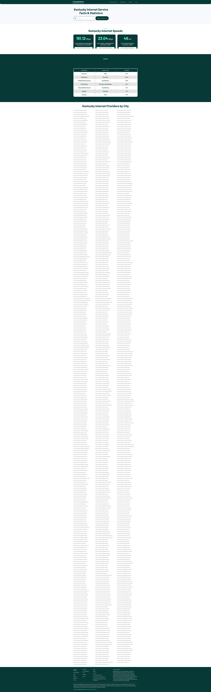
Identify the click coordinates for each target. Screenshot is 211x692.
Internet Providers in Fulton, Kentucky (80, 660)
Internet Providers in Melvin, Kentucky (101, 547)
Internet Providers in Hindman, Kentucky (102, 260)
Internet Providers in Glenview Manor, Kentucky (103, 141)
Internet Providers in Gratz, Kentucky (101, 159)
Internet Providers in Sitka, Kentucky (123, 377)
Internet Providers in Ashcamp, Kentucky (80, 145)
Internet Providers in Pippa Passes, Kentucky (124, 185)
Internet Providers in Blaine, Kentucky (80, 248)
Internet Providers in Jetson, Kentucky (101, 341)
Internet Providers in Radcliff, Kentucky (123, 223)
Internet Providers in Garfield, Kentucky (80, 664)
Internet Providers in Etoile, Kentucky (80, 575)
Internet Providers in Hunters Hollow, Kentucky (103, 298)
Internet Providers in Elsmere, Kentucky (80, 557)
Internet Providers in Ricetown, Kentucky (124, 244)
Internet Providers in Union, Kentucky (123, 505)
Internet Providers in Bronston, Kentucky (80, 290)
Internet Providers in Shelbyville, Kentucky (124, 363)
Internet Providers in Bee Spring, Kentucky (80, 201)
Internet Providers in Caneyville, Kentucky (80, 353)
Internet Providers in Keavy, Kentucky (101, 351)
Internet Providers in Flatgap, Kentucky (80, 614)
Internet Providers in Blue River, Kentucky (80, 258)
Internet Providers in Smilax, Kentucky (123, 387)
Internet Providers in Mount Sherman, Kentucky (103, 598)
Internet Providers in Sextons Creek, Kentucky (124, 353)
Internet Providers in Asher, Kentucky (80, 147)
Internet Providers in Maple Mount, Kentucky (102, 492)
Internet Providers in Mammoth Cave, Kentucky (103, 482)
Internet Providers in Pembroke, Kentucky (124, 151)
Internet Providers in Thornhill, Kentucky (123, 474)
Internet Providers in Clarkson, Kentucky (80, 391)
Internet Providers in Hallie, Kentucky (101, 193)
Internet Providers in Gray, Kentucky (101, 163)
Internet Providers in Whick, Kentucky (123, 596)
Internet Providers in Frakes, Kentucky (80, 646)
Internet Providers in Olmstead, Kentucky (124, 110)
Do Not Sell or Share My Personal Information (99, 679)
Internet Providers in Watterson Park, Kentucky (125, 563)
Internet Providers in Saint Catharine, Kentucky (125, 308)
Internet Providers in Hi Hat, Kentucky (101, 244)
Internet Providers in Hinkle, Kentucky (101, 262)
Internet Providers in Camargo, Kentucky (80, 341)
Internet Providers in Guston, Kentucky (101, 187)
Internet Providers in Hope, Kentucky (101, 278)
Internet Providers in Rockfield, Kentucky (124, 266)
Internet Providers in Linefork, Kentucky (101, 430)
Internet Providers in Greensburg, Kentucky (102, 175)
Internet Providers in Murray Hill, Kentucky (102, 618)
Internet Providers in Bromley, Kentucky (80, 288)
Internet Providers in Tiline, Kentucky (123, 480)
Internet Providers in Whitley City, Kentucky (124, 606)
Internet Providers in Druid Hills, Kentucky (80, 509)
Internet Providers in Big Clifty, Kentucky (80, 238)
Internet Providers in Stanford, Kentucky (124, 424)
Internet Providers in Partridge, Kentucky (124, 143)
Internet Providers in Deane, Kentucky (80, 486)
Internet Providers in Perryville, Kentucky (124, 157)
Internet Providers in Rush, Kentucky (123, 294)
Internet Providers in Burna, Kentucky (80, 321)
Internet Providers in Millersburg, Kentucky (102, 559)
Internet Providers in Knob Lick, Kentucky (102, 375)
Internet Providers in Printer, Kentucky (123, 207)
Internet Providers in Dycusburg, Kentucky (80, 523)
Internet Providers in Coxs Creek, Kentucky (81, 436)
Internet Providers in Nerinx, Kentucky (101, 626)
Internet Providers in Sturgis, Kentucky (123, 450)
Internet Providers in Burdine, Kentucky (80, 314)
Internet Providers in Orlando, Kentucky (123, 118)
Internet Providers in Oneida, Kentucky (123, 114)
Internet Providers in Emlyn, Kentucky (80, 563)
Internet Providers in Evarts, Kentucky (80, 579)
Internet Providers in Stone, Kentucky (123, 438)
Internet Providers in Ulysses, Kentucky (123, 503)
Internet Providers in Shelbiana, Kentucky (124, 359)
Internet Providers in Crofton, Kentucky (80, 454)
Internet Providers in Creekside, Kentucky (80, 444)
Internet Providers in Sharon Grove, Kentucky (124, 355)
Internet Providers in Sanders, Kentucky (123, 325)
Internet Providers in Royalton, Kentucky (123, 290)
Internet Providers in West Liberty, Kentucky (124, 581)
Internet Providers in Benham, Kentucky (80, 221)
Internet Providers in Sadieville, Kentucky (124, 306)
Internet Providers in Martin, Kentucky (101, 501)
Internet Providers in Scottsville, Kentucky (124, 341)
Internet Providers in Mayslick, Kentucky (101, 513)
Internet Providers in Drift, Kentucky (79, 507)
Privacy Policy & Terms (97, 675)
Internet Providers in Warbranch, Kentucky (124, 555)
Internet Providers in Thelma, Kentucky (123, 472)
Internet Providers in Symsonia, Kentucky (124, 462)
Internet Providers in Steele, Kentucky (123, 432)
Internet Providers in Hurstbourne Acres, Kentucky (103, 302)
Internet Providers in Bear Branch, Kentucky (81, 187)
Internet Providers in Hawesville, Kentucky (102, 219)
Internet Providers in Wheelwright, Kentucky (124, 594)
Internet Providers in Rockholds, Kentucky (124, 268)
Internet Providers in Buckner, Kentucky (80, 308)
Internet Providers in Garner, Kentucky (101, 110)
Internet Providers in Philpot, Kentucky (123, 165)
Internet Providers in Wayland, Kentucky (123, 567)
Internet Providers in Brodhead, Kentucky (80, 284)
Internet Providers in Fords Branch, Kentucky (81, 622)
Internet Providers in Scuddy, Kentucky (123, 343)
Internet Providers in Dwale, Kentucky (80, 519)
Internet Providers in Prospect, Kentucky (124, 209)
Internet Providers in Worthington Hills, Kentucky (125, 650)
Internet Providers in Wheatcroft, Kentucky (124, 592)
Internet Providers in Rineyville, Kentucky (123, 250)
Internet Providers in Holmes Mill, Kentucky (102, 276)
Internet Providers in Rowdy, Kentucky (123, 286)
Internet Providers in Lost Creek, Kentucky (102, 444)
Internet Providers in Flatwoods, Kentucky (81, 616)
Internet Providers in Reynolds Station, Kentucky (125, 240)
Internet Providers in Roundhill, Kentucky (123, 282)
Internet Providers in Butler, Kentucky (80, 327)
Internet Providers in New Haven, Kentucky (102, 632)
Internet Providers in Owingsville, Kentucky (124, 124)
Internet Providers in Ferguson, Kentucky (80, 602)
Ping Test (84, 674)
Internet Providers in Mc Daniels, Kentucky (102, 521)
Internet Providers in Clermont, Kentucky (80, 403)
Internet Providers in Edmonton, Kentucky (80, 539)
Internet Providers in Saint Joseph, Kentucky (124, 314)
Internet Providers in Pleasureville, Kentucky (124, 189)
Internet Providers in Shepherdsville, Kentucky (124, 365)
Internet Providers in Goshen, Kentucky (101, 147)
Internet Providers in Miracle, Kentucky (101, 569)
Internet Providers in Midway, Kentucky (101, 557)
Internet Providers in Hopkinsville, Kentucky (102, 280)
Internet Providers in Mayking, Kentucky (101, 511)
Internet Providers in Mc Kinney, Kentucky (102, 529)
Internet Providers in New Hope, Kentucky (102, 634)
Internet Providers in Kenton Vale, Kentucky (102, 355)
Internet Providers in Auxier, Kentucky (80, 159)
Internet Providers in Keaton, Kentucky (101, 349)
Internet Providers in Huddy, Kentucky (101, 290)
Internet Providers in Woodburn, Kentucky (124, 638)
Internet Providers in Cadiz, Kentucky (80, 331)
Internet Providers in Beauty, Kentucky (80, 193)
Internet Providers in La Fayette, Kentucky (102, 383)
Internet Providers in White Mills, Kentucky (124, 598)
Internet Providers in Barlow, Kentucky (80, 179)
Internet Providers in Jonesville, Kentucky (102, 345)
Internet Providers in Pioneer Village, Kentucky (124, 183)
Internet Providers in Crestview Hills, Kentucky (81, 448)
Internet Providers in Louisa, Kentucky (101, 446)
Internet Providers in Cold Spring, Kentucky (81, 412)
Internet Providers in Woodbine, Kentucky (124, 636)
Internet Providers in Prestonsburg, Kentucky (124, 203)
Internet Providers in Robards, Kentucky (123, 260)
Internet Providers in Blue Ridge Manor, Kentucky (82, 256)
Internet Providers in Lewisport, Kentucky (102, 418)
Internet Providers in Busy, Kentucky (79, 325)
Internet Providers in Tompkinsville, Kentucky (124, 486)
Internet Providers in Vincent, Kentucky (123, 535)
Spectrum (75, 678)
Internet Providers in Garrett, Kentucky (101, 114)
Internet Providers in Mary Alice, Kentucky (102, 503)
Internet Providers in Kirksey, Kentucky (101, 369)
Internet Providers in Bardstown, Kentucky (81, 175)
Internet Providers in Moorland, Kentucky (102, 581)
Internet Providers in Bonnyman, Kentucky (80, 264)
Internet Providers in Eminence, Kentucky (80, 561)
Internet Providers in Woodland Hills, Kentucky (124, 642)
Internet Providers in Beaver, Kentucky (80, 195)
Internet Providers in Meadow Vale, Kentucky (102, 533)
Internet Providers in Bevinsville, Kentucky (80, 236)
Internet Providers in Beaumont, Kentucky (80, 191)
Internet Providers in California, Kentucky (80, 335)
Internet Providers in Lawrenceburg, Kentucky (103, 401)
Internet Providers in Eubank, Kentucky (80, 577)
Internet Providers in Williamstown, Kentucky (124, 620)
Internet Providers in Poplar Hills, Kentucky (124, 195)
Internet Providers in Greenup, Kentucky (101, 177)
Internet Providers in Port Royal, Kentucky (124, 197)
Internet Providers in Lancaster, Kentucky (102, 393)
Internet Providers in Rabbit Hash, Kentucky (124, 217)
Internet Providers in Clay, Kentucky (79, 393)
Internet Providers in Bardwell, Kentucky (80, 177)
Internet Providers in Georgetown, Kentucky (102, 120)
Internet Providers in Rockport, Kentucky (124, 270)
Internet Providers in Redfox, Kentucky (123, 232)
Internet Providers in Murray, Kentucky (101, 616)
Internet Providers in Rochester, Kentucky (124, 264)
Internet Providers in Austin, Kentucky (80, 157)
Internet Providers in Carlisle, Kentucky (80, 361)
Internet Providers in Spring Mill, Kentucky (124, 412)
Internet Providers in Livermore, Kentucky (102, 434)
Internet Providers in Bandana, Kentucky (80, 167)
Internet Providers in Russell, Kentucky (123, 296)
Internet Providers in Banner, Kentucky (80, 169)
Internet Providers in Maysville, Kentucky (102, 515)
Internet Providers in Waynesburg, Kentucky (124, 569)
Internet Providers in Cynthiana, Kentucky (80, 470)
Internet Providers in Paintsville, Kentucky (124, 130)
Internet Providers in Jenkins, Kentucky (101, 337)
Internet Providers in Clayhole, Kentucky (80, 397)
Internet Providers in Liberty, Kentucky (101, 422)
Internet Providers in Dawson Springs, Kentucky (81, 478)
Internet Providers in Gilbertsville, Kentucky (102, 126)
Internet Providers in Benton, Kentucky (80, 223)
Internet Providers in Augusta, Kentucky (80, 155)
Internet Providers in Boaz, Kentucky (80, 260)
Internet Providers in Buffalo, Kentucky (80, 310)
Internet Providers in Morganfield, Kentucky (102, 585)
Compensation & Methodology (99, 676)
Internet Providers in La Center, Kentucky (102, 381)
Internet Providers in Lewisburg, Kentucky (102, 416)
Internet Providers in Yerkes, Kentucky (123, 658)
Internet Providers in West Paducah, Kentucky (124, 583)
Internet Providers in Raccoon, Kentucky (123, 219)
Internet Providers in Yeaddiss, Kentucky (123, 656)
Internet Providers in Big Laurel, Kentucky (80, 242)
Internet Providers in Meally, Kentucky (101, 539)
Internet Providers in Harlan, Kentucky (101, 209)
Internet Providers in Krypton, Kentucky (101, 377)
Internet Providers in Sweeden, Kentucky (124, 458)
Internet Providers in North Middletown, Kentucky (103, 644)
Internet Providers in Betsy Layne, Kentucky (81, 232)
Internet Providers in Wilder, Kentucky (123, 610)
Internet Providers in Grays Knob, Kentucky (102, 167)
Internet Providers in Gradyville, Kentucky (102, 151)
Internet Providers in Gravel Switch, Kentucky (102, 161)
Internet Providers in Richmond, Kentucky (124, 248)
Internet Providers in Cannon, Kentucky (80, 359)
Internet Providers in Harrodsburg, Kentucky (102, 215)
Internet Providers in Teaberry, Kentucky (123, 468)
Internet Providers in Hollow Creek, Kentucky (102, 272)
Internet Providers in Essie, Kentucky (80, 573)
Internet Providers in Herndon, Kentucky (102, 240)
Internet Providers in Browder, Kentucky (80, 296)
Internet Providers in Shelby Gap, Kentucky (124, 361)
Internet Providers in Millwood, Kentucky (102, 563)
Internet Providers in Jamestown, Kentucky (102, 329)
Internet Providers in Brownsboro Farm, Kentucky (82, 298)
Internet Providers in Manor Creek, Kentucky (102, 490)
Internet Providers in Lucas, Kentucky (101, 460)
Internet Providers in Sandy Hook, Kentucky (124, 329)
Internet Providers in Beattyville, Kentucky (80, 189)
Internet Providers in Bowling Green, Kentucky (81, 272)
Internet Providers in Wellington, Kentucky (124, 577)
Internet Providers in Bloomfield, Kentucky (80, 254)
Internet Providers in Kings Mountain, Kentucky (103, 365)
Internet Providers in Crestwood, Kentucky (81, 450)
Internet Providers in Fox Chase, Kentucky (80, 644)
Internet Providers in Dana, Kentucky (80, 472)
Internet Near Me (123, 2)
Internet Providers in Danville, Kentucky (80, 474)
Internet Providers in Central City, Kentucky (81, 381)
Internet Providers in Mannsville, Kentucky (102, 488)
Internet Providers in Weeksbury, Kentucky (124, 575)
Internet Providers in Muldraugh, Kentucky (102, 612)
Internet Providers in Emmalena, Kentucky (80, 565)
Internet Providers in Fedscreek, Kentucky (80, 600)
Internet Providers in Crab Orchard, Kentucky (81, 438)
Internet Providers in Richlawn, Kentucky (123, 246)
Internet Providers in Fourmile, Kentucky (80, 642)
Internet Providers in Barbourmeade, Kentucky (81, 171)
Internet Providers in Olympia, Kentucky (123, 112)
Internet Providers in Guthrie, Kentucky (101, 189)
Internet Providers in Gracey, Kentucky (101, 149)
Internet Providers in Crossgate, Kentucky (80, 460)
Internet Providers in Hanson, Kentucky (101, 197)
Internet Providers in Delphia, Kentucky (80, 490)
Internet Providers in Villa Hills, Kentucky (123, 533)
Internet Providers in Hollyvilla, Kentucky (102, 274)
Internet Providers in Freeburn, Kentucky (80, 654)
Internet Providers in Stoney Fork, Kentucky (124, 440)
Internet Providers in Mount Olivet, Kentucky (102, 596)
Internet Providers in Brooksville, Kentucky (81, 294)
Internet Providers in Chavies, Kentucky (80, 389)
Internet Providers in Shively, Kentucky (123, 367)
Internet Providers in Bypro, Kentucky (80, 329)
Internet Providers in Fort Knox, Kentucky (80, 630)
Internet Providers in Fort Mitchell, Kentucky (81, 632)
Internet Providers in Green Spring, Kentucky (102, 173)
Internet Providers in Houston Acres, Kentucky (103, 288)
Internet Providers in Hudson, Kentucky (101, 292)
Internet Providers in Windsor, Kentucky (123, 628)
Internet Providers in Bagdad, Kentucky (80, 163)
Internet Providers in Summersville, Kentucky (124, 456)
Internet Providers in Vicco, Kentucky (123, 531)
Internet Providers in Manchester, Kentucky (102, 484)
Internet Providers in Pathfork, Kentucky (123, 145)
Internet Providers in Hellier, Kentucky (101, 232)
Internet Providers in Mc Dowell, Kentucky (102, 523)
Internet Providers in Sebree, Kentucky (123, 345)
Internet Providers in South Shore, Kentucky (124, 403)
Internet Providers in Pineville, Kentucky (123, 179)
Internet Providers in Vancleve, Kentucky (123, 521)
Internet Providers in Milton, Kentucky (101, 565)
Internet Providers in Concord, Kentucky (80, 424)
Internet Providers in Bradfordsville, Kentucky (81, 274)
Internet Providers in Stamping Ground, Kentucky (125, 422)
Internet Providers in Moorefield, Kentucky (102, 579)
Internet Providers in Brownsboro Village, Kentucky (82, 300)
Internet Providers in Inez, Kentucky (101, 312)
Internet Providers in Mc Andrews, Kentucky (102, 517)
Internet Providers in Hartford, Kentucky (102, 217)
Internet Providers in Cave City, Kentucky (80, 371)
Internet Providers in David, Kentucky (80, 476)
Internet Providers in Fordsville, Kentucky (80, 624)
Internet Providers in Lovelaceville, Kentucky (102, 450)
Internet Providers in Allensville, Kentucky (80, 124)
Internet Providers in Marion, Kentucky (101, 494)
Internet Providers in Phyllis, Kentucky (123, 167)
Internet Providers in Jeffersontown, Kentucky (103, 333)
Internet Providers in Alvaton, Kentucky (80, 130)
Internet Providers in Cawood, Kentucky (80, 373)
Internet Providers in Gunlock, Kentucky (101, 185)
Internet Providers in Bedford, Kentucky (80, 199)
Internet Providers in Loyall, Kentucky (101, 458)
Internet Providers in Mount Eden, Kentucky (102, 592)
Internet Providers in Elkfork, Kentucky (80, 551)
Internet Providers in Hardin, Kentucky (101, 201)
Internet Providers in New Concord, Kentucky (102, 630)
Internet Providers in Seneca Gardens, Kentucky (125, 351)
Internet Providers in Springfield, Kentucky (124, 416)
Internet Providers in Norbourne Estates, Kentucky (103, 642)
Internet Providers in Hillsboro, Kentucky (102, 256)
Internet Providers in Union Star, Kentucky (124, 507)
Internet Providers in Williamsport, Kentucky (124, 618)
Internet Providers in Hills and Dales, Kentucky (103, 254)
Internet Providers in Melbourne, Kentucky (102, 545)
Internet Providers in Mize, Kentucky (101, 573)
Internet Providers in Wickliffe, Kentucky (123, 608)
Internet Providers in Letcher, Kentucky (101, 414)
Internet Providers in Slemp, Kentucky (123, 385)
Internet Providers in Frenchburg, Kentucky (81, 656)
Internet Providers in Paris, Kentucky (123, 132)
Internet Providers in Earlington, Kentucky (80, 525)
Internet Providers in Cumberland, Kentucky (81, 464)
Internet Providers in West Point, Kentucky (124, 585)
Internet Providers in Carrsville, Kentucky (80, 367)
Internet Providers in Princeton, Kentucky (124, 205)
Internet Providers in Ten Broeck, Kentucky (124, 470)
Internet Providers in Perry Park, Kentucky (124, 155)
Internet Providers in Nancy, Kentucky (101, 620)
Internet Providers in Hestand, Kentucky (102, 242)
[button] (102, 18)
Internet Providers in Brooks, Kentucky (80, 292)
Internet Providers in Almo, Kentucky (80, 126)
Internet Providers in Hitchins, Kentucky (101, 266)
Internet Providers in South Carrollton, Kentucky (125, 399)
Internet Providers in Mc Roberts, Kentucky (102, 531)
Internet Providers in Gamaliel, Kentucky (80, 662)
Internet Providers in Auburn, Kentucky (80, 151)
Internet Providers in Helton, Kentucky (101, 234)
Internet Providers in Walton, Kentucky (123, 553)
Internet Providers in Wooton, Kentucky (123, 646)
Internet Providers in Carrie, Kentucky (80, 363)
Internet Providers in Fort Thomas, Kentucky (81, 634)
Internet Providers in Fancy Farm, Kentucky (81, 594)
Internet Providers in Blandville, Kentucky (80, 250)
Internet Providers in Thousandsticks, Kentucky (125, 478)
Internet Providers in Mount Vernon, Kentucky (102, 602)
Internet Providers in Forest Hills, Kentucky (81, 626)
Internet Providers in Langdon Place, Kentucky (103, 395)
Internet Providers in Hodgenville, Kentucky (102, 268)
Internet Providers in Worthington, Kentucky (124, 648)
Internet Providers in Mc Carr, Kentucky (101, 519)
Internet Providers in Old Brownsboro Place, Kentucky (104, 662)
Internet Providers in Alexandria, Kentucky (80, 120)
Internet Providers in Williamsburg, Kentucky (124, 616)
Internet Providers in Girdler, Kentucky (101, 128)
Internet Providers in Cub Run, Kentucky (80, 462)
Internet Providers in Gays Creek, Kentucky (102, 118)
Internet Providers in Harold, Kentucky (101, 213)
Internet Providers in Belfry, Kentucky (80, 211)
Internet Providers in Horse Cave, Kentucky (102, 284)
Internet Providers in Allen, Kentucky (79, 122)
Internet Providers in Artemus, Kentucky (80, 141)
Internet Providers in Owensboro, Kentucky (124, 120)
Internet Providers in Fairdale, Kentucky (80, 585)
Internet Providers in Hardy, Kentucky (101, 205)
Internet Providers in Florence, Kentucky (80, 620)
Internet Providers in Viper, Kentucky (123, 539)
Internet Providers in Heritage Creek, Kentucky (103, 238)
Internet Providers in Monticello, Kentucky (102, 577)
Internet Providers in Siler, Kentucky (123, 371)
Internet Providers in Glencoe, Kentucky (101, 132)
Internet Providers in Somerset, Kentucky (124, 395)
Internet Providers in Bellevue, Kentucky (80, 215)
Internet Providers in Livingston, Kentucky (102, 436)
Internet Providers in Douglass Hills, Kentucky (81, 501)
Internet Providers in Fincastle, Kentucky (80, 606)
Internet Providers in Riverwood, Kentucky (124, 256)
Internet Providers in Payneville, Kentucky (124, 149)
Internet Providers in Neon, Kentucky (101, 624)
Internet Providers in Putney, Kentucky (123, 213)
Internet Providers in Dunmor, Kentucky (80, 515)
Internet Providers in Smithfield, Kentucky (124, 389)
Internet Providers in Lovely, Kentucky (101, 452)
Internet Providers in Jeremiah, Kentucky (102, 339)
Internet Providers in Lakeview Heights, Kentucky (103, 391)
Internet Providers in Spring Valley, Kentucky (124, 414)
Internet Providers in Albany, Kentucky (80, 118)
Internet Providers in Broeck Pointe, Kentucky (81, 286)
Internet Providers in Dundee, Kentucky (80, 513)
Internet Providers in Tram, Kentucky (123, 492)
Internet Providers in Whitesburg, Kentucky (124, 602)
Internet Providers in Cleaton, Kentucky (80, 401)
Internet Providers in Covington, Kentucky (80, 434)
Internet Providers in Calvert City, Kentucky (81, 337)
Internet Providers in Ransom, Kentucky (123, 225)
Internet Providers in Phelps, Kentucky (123, 163)
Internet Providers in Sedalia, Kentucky (123, 349)
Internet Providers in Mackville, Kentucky (102, 472)
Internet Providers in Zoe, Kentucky (123, 662)
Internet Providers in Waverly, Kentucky (123, 565)
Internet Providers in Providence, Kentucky (124, 211)
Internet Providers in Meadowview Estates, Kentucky (104, 537)
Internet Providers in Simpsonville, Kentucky (124, 375)
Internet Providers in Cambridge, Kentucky (81, 343)
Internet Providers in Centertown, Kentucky (81, 379)
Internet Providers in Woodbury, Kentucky (124, 640)
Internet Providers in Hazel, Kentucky (101, 223)
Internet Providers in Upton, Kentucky (123, 511)
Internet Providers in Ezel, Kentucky (79, 583)
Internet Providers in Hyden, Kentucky (101, 306)
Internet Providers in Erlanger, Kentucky (80, 569)
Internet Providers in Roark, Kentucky (123, 258)
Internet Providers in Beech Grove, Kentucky (81, 205)
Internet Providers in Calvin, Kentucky (80, 339)
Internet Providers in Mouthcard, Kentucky (102, 608)
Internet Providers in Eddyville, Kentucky (80, 535)
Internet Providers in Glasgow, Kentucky (102, 130)
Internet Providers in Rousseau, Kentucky (124, 284)
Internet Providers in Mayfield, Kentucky (101, 509)
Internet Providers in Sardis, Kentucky (123, 331)
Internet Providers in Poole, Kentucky (123, 193)
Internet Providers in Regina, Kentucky (123, 236)
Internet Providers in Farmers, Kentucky (80, 596)
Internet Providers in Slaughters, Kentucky (124, 383)
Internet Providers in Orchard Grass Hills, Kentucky (125, 116)
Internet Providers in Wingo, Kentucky (123, 632)
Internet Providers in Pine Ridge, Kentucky (124, 175)
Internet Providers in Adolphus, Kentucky (80, 114)
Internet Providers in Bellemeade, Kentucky (81, 213)
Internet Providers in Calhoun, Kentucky (80, 333)
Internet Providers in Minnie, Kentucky (101, 567)
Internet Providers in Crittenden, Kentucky (80, 452)
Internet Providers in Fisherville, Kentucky (80, 610)
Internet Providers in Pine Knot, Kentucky (124, 173)
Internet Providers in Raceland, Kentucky (124, 221)
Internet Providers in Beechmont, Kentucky (81, 207)
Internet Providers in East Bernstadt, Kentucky (81, 527)
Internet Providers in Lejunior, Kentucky (101, 412)
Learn (136, 2)
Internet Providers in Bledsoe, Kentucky (80, 252)
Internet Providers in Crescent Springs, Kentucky (82, 446)
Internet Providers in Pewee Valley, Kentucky (124, 161)
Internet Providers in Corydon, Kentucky (80, 432)
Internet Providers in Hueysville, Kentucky (102, 294)
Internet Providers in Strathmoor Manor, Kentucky (125, 444)
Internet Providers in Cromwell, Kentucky (80, 458)
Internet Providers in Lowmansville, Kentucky (102, 456)
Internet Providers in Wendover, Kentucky (124, 579)
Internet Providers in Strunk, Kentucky (123, 448)
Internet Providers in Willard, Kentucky (123, 614)
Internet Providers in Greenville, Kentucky (102, 179)
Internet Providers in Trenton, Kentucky (123, 494)
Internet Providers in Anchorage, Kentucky (81, 132)
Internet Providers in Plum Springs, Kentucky (124, 191)
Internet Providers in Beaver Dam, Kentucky (81, 197)
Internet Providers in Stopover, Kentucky (124, 442)
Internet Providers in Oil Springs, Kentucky (102, 656)
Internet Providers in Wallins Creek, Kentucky (124, 551)
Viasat (74, 676)
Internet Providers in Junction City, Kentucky (102, 347)
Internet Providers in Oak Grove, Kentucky (102, 652)
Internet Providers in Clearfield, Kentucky (80, 399)
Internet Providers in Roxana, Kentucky (123, 288)
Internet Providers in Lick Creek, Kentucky (102, 424)
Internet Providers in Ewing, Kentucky (80, 581)
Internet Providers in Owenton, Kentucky (123, 122)
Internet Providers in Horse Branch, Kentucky (102, 282)
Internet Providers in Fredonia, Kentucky (80, 652)
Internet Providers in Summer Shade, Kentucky (125, 454)
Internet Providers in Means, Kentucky (101, 541)
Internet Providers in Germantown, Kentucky (102, 122)
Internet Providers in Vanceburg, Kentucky (124, 519)
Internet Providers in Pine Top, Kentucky (123, 177)
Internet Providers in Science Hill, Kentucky (124, 339)
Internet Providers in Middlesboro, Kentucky (102, 553)
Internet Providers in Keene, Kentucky (101, 353)
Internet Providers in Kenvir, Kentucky (101, 357)
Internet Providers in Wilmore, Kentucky (123, 624)
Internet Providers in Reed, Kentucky (123, 234)
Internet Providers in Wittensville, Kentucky (124, 634)
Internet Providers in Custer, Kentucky (80, 468)
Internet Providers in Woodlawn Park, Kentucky (125, 644)
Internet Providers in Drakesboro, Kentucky (81, 505)
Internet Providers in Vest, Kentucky (123, 529)
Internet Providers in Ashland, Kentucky (80, 149)
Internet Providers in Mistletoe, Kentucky (102, 571)
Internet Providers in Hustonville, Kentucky (102, 304)
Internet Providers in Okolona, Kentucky (101, 658)
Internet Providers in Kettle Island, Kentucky (102, 359)
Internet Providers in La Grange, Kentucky (102, 385)
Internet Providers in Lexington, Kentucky (102, 420)
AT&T (74, 674)
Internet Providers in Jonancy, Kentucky (101, 343)
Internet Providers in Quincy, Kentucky (123, 215)
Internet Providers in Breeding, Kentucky (80, 278)
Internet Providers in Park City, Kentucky (124, 134)
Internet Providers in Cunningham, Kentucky (81, 466)
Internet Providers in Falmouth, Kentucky (80, 592)
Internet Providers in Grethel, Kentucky (101, 181)
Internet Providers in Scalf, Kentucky (123, 337)
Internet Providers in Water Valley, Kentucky (124, 561)
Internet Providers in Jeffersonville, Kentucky (102, 335)
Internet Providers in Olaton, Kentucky (101, 660)
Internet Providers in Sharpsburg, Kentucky (124, 357)
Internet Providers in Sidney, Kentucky (123, 369)
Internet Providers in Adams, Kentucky (80, 112)
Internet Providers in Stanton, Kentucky (123, 426)
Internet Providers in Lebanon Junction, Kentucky (103, 405)
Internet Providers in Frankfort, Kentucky (80, 648)
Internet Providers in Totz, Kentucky (123, 490)
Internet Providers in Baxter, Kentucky (80, 183)
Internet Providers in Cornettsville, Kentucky (81, 430)
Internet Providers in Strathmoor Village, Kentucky (125, 446)
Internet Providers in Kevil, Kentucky (101, 361)
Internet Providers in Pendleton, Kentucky (124, 153)
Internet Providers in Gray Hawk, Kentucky (102, 165)
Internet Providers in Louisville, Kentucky (102, 448)
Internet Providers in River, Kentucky (123, 252)
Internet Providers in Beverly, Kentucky (80, 234)
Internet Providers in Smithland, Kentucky (124, 391)
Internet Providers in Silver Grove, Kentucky (124, 373)
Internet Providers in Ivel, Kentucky (101, 323)
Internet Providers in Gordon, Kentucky (101, 145)
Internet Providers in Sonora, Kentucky (123, 397)
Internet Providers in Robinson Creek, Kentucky (125, 262)
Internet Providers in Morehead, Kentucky (102, 583)
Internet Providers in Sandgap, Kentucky (124, 327)
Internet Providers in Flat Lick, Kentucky (80, 612)
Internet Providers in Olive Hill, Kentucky (101, 664)
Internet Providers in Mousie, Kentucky (101, 606)
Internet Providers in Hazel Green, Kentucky (102, 225)
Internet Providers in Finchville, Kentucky (80, 608)
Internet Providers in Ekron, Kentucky (80, 543)
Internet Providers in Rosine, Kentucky (123, 280)
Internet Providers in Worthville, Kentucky (124, 652)
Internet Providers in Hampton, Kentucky (102, 195)
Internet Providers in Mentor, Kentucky (101, 549)
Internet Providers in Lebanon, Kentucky (102, 403)
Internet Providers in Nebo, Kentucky (101, 622)
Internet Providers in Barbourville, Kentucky (81, 173)
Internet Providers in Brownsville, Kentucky (81, 302)
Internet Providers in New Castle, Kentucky (102, 628)
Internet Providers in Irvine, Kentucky (101, 314)
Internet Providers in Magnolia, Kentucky (102, 476)
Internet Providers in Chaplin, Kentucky (80, 385)
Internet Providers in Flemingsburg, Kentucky (81, 618)
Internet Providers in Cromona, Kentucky (80, 456)
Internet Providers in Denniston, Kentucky (80, 494)
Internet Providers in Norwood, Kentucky (102, 650)
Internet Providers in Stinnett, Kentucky (123, 436)
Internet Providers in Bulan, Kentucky (80, 312)
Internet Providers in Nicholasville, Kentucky (102, 640)
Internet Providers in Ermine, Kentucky (80, 571)
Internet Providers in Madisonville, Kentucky (102, 474)
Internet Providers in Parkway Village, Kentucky (125, 141)
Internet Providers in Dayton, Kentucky (80, 482)
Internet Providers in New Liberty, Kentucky (102, 636)
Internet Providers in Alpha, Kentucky (80, 128)
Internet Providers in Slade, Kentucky (123, 381)
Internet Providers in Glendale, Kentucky (102, 134)
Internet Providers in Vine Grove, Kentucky (124, 537)
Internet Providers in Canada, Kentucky (80, 351)
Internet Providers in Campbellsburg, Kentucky (81, 345)
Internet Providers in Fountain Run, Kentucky (81, 640)
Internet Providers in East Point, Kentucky (80, 529)
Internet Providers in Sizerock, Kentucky (123, 379)
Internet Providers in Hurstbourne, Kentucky (102, 300)
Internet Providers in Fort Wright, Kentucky (81, 636)
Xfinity (74, 679)
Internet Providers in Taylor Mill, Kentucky (124, 464)
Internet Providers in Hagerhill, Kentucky (102, 191)
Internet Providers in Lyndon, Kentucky (101, 466)
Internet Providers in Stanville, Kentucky (123, 428)
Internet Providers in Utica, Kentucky (123, 513)
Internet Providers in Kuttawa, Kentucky (102, 379)
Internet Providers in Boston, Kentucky (80, 270)
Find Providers (76, 672)
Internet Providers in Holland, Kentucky (101, 270)
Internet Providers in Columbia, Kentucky (80, 418)
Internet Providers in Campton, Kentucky (80, 349)
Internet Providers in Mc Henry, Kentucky (102, 525)
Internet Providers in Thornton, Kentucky (124, 476)
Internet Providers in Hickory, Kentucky (101, 248)
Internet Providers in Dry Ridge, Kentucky (80, 511)
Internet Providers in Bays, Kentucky (79, 185)
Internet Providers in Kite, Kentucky (101, 371)
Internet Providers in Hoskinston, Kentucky (102, 286)
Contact (94, 673)
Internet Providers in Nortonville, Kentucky (102, 648)
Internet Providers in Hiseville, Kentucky (101, 264)
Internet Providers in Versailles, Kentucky (124, 527)
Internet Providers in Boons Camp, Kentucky (81, 268)
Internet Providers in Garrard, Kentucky (101, 112)
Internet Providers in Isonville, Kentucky (101, 321)
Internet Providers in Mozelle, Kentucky (101, 610)
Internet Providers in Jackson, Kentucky (102, 327)
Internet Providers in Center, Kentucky (80, 377)
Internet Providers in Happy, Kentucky (101, 199)
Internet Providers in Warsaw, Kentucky (123, 559)
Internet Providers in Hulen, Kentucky (101, 296)
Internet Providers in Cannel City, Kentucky (81, 357)
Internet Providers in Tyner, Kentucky (123, 501)
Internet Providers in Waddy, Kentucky (123, 545)
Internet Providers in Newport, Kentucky (102, 638)
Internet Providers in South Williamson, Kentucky (125, 405)
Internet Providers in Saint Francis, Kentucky (124, 312)
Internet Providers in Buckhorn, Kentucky (80, 306)
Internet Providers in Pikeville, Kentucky (123, 169)
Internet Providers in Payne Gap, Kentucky (124, 147)
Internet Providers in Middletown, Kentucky (102, 555)
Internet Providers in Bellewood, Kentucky (80, 217)
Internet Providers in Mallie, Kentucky (101, 480)
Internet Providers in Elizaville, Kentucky (80, 547)
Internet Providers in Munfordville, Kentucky (102, 614)
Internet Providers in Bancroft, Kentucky (80, 165)
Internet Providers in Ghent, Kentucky (101, 124)
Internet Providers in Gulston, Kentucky (101, 183)
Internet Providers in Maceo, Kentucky (101, 470)
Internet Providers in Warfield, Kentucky (123, 557)
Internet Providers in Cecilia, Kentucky (80, 375)
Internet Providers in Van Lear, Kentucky (123, 517)
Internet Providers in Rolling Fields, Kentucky (124, 276)
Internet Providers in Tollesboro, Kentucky (124, 482)
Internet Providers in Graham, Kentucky (101, 153)
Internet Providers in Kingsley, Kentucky (101, 367)
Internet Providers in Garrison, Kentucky (102, 116)
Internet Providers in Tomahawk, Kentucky (124, 484)
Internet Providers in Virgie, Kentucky (123, 541)
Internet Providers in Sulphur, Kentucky (123, 452)
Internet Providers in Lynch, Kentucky (101, 464)
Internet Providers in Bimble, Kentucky (80, 244)
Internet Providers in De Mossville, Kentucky (81, 484)
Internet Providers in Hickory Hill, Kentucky (102, 250)
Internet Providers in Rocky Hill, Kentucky (124, 272)
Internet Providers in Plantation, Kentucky (124, 187)
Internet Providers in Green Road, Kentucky (102, 171)
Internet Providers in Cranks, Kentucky (80, 440)
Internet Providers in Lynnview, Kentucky (102, 468)
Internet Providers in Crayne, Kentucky (80, 442)
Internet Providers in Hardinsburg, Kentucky (102, 203)
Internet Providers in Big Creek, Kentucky (80, 240)
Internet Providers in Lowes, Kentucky (101, 454)
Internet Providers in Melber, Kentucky (101, 543)
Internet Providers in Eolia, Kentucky (80, 567)
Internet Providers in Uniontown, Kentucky (124, 509)
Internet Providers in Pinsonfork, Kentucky (124, 181)
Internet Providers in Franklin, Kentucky (80, 650)
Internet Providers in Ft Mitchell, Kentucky (80, 658)
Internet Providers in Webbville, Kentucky (124, 571)
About (94, 671)
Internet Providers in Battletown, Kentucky (81, 181)
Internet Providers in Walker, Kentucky (123, 547)
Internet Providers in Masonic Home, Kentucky (103, 507)
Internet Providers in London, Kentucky (101, 440)
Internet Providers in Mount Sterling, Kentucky (103, 600)
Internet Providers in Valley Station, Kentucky (124, 515)
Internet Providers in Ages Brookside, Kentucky (81, 116)
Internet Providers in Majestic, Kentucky (101, 478)
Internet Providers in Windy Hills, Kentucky (124, 630)
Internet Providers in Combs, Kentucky (80, 422)
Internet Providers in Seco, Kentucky (123, 347)
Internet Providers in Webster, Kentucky (123, 573)
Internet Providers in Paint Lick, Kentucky (124, 128)
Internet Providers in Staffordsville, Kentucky (124, 418)
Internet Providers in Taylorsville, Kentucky (124, 466)
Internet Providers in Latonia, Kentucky (101, 399)
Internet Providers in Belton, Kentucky (80, 219)
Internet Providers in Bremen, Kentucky (80, 280)
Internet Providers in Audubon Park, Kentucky (81, 153)
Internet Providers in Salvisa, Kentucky (123, 321)
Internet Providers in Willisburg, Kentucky (124, 622)
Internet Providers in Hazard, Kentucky (101, 221)
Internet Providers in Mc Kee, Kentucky (101, 527)
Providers (130, 2)
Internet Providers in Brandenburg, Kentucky (81, 276)
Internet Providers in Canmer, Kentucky (80, 355)
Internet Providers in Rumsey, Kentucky (123, 292)
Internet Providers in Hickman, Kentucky (102, 246)
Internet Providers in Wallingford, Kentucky (124, 549)
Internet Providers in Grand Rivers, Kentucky (102, 157)
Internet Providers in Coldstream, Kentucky (81, 416)
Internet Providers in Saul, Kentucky (123, 335)
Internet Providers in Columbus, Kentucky (80, 420)
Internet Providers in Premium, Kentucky (123, 201)
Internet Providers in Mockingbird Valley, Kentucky (103, 575)
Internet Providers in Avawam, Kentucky (80, 161)
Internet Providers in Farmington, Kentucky (81, 598)
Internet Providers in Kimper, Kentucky (101, 363)
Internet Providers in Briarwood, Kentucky (80, 282)
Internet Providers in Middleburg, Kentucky (102, 551)
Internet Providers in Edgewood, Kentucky (80, 537)
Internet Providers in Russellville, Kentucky (124, 300)
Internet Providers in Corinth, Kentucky (80, 428)
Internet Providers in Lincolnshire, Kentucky (102, 428)
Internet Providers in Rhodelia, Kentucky (123, 242)
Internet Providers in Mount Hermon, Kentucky (103, 594)
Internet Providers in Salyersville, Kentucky (124, 323)
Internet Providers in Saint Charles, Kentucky (124, 310)
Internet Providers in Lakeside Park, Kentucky (103, 389)
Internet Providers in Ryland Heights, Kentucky (124, 302)
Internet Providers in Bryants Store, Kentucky (81, 304)
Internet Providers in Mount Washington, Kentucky (103, 604)
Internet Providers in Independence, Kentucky (102, 308)
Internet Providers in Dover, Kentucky (80, 503)
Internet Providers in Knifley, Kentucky (101, 373)
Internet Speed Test (113, 2)
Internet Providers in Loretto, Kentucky (101, 442)
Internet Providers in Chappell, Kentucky (80, 387)
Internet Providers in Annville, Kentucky (80, 134)
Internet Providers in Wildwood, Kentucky (124, 612)
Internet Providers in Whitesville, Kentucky (124, 604)
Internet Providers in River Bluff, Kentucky (124, 254)
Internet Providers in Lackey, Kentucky (101, 387)
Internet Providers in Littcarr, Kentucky (101, 432)
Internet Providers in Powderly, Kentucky (124, 199)
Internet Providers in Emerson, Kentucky (80, 559)
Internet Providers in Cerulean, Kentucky (80, 383)
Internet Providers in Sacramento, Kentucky (124, 304)
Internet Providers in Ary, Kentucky (79, 143)
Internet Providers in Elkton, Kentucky (80, 555)
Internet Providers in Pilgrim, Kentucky (123, 171)
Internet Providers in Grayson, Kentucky (101, 169)
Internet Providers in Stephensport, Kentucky (124, 434)
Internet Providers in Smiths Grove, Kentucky (124, 393)
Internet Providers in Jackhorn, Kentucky (102, 325)
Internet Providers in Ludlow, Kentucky (101, 462)
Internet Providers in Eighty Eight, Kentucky (81, 541)
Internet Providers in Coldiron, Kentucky (80, 414)
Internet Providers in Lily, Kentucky (101, 426)
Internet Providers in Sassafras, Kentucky (124, 333)
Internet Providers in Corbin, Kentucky (80, 426)
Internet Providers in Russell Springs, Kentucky (125, 298)
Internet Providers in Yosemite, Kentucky (124, 660)
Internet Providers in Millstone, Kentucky (102, 561)
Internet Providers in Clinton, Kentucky (80, 405)
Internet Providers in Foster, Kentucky (80, 638)
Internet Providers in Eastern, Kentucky (80, 531)
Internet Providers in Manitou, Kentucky (101, 486)
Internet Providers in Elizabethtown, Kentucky (81, 545)
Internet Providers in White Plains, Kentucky (124, 600)
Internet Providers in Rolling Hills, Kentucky (124, 278)
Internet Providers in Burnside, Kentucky (80, 323)
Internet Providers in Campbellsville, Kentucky (81, 347)
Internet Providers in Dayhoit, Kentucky (80, 480)
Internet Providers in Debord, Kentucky (80, 488)
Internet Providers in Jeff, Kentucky (101, 331)
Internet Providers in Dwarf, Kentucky (80, 521)
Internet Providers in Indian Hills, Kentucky (102, 310)
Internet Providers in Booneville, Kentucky (80, 266)
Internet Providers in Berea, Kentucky (80, 225)
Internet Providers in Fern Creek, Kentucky (80, 604)
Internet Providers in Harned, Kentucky (101, 211)
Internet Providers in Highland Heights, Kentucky (103, 252)
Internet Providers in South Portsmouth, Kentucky (125, 401)
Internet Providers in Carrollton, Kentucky (80, 365)
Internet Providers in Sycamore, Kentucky (124, 460)
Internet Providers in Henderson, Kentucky (102, 236)
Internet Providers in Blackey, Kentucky (80, 246)
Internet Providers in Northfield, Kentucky (102, 646)
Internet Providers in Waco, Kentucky (123, 543)
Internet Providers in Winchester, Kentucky (124, 626)
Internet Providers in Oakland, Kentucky (101, 654)
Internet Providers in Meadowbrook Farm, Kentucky (103, 535)
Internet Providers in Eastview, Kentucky (80, 533)
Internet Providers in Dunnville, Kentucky (80, 517)
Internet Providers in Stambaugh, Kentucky (124, 420)
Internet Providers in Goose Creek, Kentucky (102, 143)
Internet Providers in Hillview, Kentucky (101, 258)
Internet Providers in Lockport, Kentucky (102, 438)
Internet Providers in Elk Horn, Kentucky (80, 549)
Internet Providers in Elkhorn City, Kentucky (81, 553)
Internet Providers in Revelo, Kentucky (123, 238)
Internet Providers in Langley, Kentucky (101, 397)
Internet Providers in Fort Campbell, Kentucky (81, 628)
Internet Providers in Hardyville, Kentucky (102, 207)
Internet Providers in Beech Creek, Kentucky (81, 203)
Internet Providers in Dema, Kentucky (80, 492)
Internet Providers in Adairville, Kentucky (80, 110)
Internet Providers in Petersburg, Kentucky (124, 159)
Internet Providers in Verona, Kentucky (123, 525)
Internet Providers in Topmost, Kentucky (124, 488)
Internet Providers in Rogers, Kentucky (123, 274)
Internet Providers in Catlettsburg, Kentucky (81, 369)
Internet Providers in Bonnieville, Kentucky (80, 262)
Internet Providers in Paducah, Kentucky (123, 126)
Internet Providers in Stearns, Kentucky (123, 430)
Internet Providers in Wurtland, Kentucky (124, 654)
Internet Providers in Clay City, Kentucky (80, 395)
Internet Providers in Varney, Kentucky (123, 523)
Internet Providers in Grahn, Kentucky (101, 155)
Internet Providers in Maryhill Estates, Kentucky (103, 505)
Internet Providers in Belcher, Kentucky (80, 209)
